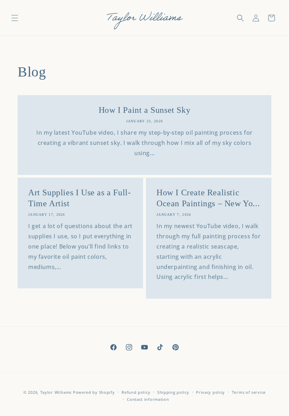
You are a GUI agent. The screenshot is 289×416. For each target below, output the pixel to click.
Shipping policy (173, 392)
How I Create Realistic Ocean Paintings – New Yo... (208, 198)
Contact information (148, 399)
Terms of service (249, 392)
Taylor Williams (56, 392)
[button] (15, 18)
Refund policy (136, 392)
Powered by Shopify (94, 392)
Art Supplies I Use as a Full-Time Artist (79, 198)
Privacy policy (210, 392)
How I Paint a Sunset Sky (144, 110)
